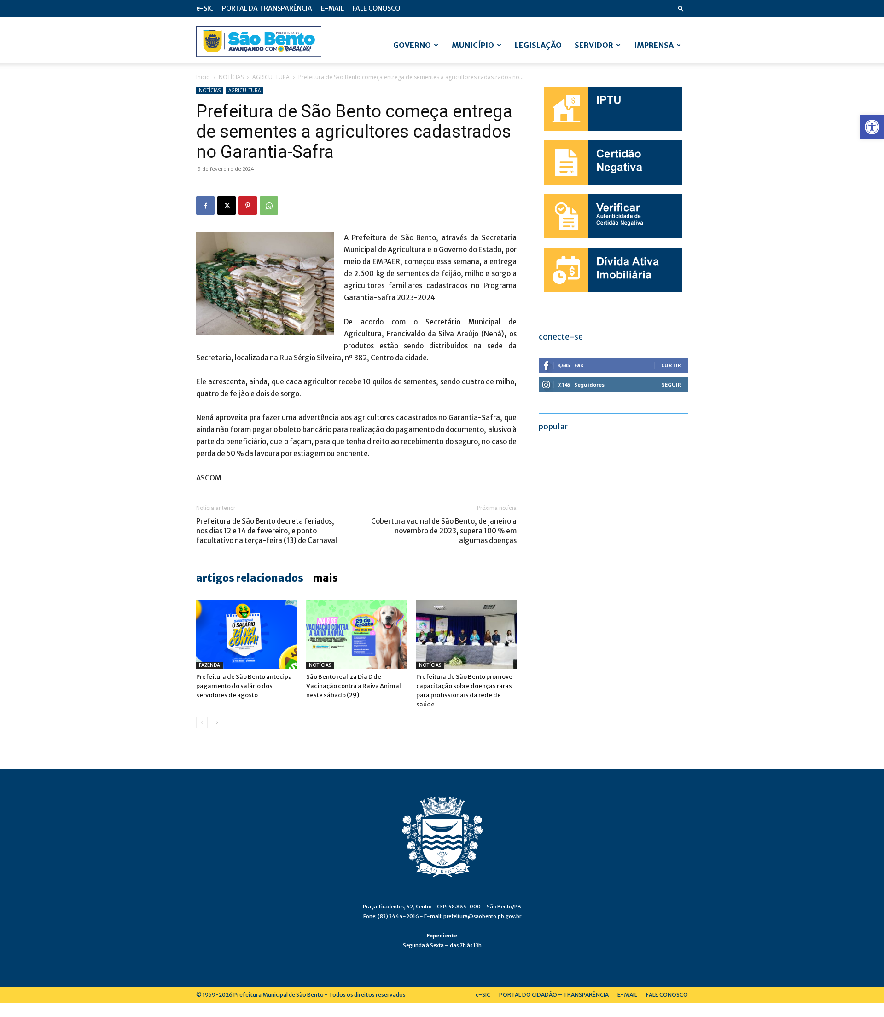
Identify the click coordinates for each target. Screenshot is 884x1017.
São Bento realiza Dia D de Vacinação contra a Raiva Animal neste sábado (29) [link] (353, 686)
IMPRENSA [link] (654, 45)
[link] (872, 127)
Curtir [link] (671, 365)
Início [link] (203, 77)
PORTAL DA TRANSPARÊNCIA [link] (267, 8)
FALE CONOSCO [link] (376, 8)
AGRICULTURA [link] (271, 77)
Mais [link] (325, 578)
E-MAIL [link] (332, 8)
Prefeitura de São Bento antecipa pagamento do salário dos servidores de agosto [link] (244, 686)
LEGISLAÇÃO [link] (538, 45)
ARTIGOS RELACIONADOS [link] (249, 578)
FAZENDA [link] (209, 665)
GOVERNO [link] (412, 45)
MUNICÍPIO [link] (473, 45)
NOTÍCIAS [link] (231, 77)
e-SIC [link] (204, 8)
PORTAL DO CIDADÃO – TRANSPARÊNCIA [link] (554, 994)
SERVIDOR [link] (594, 45)
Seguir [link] (671, 384)
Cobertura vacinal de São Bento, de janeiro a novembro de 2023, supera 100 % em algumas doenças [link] (444, 531)
